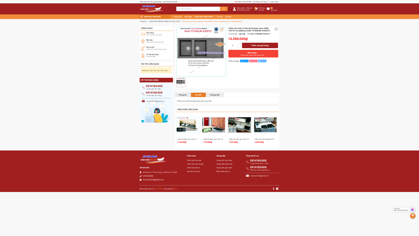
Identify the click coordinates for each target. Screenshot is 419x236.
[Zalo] (277, 189)
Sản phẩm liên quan (187, 109)
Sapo (175, 189)
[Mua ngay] (188, 128)
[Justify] (223, 9)
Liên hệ (228, 17)
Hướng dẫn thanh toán (224, 164)
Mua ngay (252, 54)
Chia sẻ (245, 61)
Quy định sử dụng (193, 171)
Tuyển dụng (274, 2)
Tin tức (220, 17)
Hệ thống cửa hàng (260, 2)
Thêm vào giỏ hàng (260, 45)
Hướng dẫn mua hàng (224, 160)
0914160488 (247, 2)
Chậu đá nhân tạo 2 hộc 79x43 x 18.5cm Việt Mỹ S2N (222, 139)
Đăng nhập (241, 8)
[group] (201, 52)
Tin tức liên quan (150, 64)
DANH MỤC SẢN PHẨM (203, 17)
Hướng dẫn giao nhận (224, 168)
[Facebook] (273, 189)
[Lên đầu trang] (415, 226)
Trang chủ (177, 17)
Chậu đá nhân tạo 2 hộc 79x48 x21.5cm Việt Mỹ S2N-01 (249, 139)
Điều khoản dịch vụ (223, 171)
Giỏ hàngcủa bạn (261, 9)
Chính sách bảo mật (194, 160)
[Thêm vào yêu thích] (277, 29)
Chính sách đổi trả (193, 168)
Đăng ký (249, 8)
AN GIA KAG (158, 189)
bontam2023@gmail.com (153, 180)
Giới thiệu (188, 17)
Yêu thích (274, 10)
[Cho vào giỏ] (188, 117)
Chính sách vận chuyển (195, 164)
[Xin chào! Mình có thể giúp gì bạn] (412, 210)
